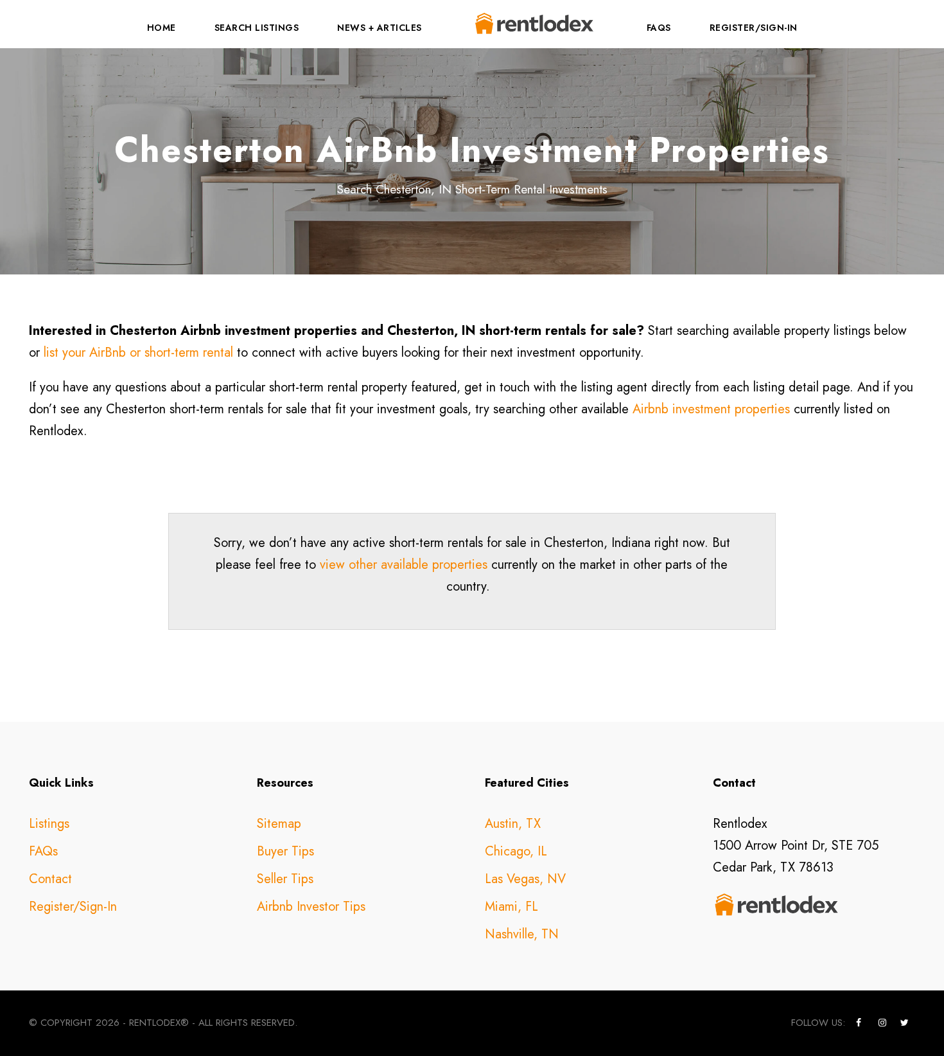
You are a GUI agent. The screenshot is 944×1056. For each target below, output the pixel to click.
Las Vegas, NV (525, 879)
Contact (50, 879)
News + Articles (379, 27)
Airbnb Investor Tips (311, 906)
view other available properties (403, 564)
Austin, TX (513, 823)
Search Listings (256, 27)
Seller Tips (285, 879)
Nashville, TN (522, 934)
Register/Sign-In (754, 27)
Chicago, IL (516, 851)
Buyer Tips (285, 851)
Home (161, 27)
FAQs (659, 27)
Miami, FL (511, 906)
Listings (49, 823)
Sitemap (279, 823)
